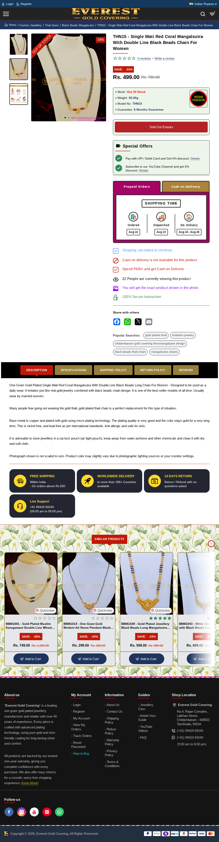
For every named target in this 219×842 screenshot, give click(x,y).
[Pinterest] (47, 812)
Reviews (186, 370)
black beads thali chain (130, 351)
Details (195, 158)
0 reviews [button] (144, 58)
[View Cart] (212, 13)
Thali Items (52, 25)
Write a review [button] (165, 58)
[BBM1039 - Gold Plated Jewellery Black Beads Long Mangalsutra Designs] (146, 583)
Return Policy (152, 370)
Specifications (73, 370)
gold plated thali (156, 335)
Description (36, 370)
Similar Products (109, 539)
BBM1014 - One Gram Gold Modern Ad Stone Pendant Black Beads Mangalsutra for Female (87, 626)
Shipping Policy (113, 370)
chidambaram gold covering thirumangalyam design (150, 343)
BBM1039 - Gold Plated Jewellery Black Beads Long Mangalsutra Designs (145, 626)
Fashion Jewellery (30, 25)
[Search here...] (203, 13)
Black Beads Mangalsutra (78, 25)
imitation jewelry (183, 335)
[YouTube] (34, 812)
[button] (65, 117)
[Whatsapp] (59, 812)
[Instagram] (21, 812)
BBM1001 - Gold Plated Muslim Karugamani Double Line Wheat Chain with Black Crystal (29, 626)
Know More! (29, 783)
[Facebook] (9, 812)
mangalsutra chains (164, 351)
